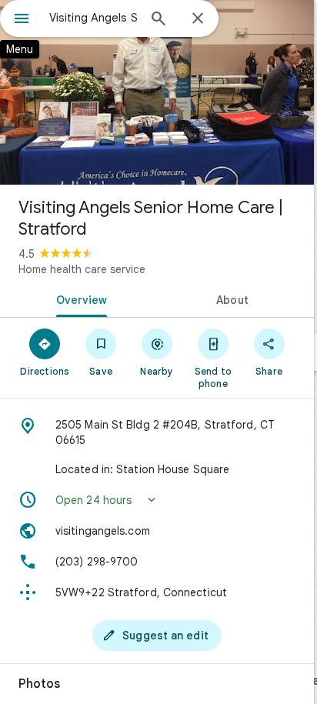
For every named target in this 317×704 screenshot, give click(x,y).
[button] (157, 500)
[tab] (78, 298)
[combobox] (93, 17)
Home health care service (81, 269)
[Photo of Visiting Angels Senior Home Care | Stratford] (157, 92)
